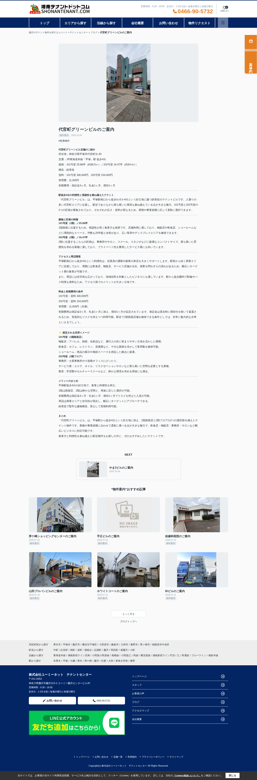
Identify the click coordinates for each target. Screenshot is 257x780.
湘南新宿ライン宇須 (164, 655)
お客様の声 (138, 693)
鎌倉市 (115, 644)
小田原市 (104, 644)
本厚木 (57, 660)
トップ (44, 23)
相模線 (116, 655)
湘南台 (88, 650)
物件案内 (64, 135)
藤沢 (106, 650)
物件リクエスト (199, 23)
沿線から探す (106, 23)
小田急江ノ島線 (130, 655)
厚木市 (57, 644)
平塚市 (66, 644)
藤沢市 (76, 644)
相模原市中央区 (160, 644)
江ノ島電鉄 (183, 655)
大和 (110, 660)
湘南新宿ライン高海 (79, 655)
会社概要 (137, 23)
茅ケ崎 (88, 660)
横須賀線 (146, 655)
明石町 (115, 650)
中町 (56, 650)
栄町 (80, 650)
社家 (103, 660)
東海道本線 (59, 655)
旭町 (73, 650)
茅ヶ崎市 (145, 644)
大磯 (72, 660)
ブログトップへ (128, 621)
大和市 (124, 644)
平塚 (65, 660)
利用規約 (132, 757)
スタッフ (137, 684)
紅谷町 (64, 650)
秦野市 (134, 644)
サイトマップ (176, 757)
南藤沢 (124, 650)
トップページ (139, 676)
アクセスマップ (140, 710)
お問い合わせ (168, 23)
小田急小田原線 (101, 655)
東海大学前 (122, 660)
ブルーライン (199, 655)
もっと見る (128, 613)
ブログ (135, 702)
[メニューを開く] (223, 22)
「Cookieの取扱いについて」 (187, 775)
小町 (132, 650)
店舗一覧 (118, 757)
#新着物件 (64, 140)
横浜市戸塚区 (89, 644)
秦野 (132, 660)
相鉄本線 (213, 655)
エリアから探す (76, 23)
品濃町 (98, 650)
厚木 (79, 660)
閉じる (232, 775)
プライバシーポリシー (153, 757)
